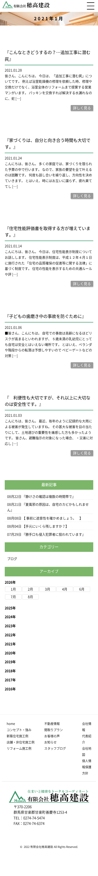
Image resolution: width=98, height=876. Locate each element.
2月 (30, 589)
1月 (13, 589)
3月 (47, 589)
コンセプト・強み (19, 729)
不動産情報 (52, 723)
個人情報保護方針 (86, 767)
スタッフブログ (55, 748)
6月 (81, 589)
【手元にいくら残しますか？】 (45, 526)
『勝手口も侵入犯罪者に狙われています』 (53, 534)
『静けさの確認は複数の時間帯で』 (48, 496)
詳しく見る (82, 108)
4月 (64, 589)
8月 (30, 597)
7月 (13, 597)
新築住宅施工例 (17, 736)
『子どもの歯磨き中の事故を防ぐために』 (45, 316)
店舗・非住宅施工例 (20, 742)
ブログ (12, 558)
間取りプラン (53, 729)
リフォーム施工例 (19, 748)
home (11, 723)
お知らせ (50, 742)
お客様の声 (52, 736)
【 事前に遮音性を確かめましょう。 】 (52, 518)
